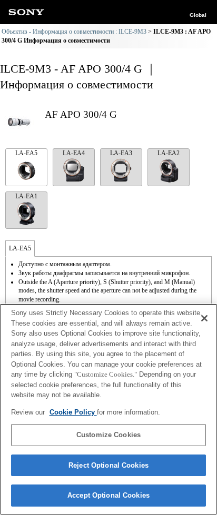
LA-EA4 (74, 153)
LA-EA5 (26, 153)
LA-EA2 (168, 153)
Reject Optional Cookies (108, 465)
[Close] (204, 318)
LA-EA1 (26, 196)
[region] (108, 409)
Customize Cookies (108, 435)
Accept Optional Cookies (108, 495)
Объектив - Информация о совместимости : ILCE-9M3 (74, 31)
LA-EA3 (121, 153)
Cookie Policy (73, 412)
